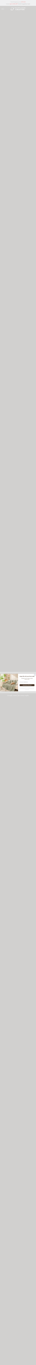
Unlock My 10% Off (27, 685)
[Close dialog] (35, 675)
